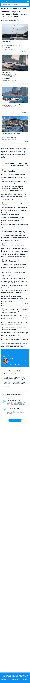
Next (27, 380)
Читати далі (25, 676)
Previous (2, 380)
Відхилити (25, 679)
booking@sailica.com (15, 364)
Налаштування (14, 679)
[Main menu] (28, 1)
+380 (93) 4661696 (14, 362)
